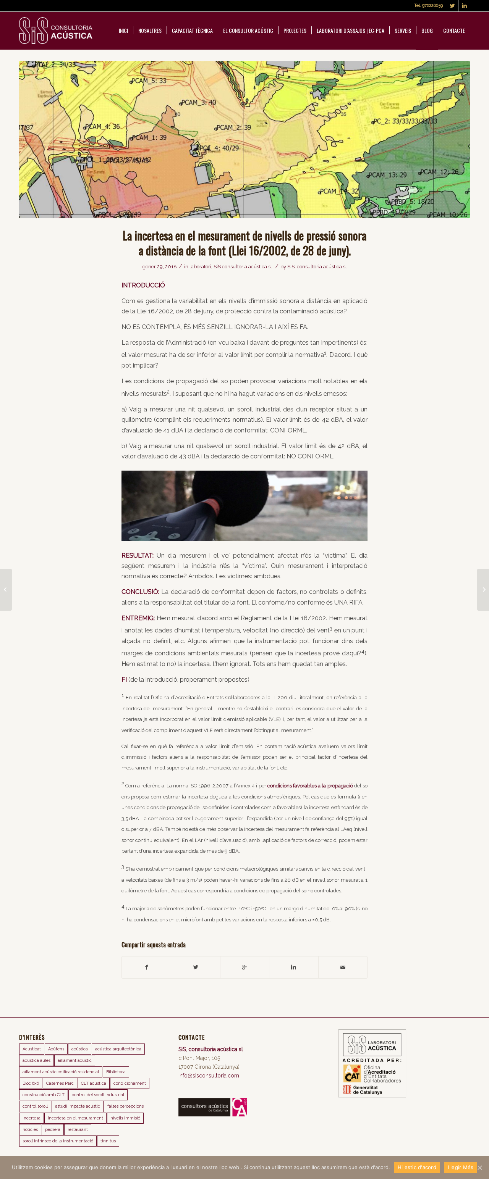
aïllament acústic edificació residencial (61, 1071)
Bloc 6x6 (31, 1083)
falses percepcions (125, 1106)
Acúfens (56, 1049)
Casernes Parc (60, 1083)
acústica (79, 1049)
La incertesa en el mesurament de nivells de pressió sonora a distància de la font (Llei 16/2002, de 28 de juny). (244, 243)
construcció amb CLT (44, 1094)
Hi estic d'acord (417, 1167)
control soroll (35, 1106)
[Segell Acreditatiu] (372, 1096)
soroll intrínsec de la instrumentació (58, 1141)
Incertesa (31, 1118)
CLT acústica (93, 1083)
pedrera (52, 1129)
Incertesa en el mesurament (75, 1118)
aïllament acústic (75, 1060)
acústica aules (36, 1060)
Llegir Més (461, 1167)
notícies (30, 1129)
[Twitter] (452, 5)
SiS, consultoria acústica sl (317, 266)
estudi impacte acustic (77, 1106)
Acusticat (32, 1049)
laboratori (200, 266)
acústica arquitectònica (118, 1049)
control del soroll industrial (98, 1094)
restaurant (78, 1129)
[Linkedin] (464, 5)
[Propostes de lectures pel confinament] (483, 590)
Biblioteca (116, 1071)
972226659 (432, 5)
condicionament (129, 1083)
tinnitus (108, 1141)
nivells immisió (125, 1118)
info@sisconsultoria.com (208, 1076)
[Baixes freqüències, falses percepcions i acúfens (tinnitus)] (6, 590)
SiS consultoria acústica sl (243, 266)
